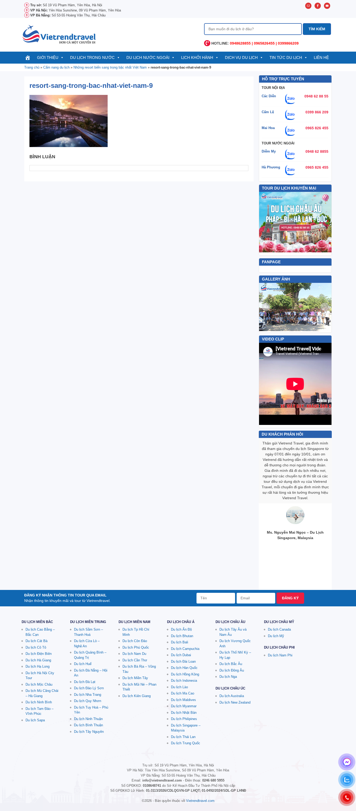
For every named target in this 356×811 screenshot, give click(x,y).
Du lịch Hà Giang (38, 660)
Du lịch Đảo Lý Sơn (89, 688)
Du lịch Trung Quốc (185, 743)
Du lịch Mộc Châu (39, 684)
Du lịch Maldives (183, 700)
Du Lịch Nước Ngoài (147, 57)
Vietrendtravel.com (200, 801)
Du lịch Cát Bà (36, 641)
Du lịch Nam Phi (280, 655)
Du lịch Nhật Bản (184, 713)
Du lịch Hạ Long (38, 666)
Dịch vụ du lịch (241, 57)
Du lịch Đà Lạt (84, 682)
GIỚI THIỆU (47, 57)
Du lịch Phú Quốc (135, 647)
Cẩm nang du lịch (56, 67)
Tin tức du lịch (285, 57)
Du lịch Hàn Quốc (184, 668)
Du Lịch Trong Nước (92, 57)
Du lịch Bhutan (182, 636)
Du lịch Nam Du (134, 654)
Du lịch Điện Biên (39, 654)
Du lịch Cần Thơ (134, 660)
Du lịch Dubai (181, 655)
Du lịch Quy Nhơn (87, 701)
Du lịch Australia (231, 696)
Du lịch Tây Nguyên (89, 732)
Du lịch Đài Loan (183, 661)
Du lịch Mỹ (276, 636)
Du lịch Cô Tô (36, 647)
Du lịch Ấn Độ (181, 629)
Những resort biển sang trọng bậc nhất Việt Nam (110, 67)
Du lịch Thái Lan (183, 737)
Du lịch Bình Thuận (88, 725)
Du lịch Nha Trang (87, 695)
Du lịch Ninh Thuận (88, 719)
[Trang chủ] (28, 58)
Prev (266, 307)
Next (325, 307)
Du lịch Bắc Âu (230, 664)
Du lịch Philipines (184, 719)
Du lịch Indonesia (184, 680)
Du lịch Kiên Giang (136, 696)
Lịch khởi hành (197, 57)
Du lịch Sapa (35, 720)
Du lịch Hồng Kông (185, 674)
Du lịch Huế (82, 664)
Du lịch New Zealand (234, 702)
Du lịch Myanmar (184, 706)
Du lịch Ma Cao (182, 693)
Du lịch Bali (179, 642)
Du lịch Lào (179, 687)
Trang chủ (31, 67)
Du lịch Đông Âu (231, 670)
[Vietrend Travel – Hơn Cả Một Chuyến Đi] (59, 34)
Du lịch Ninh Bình (39, 702)
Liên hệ (321, 57)
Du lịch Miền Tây (135, 678)
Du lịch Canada (279, 629)
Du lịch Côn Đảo (134, 641)
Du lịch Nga (228, 677)
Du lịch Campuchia (185, 649)
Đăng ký (290, 598)
